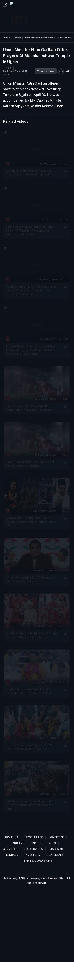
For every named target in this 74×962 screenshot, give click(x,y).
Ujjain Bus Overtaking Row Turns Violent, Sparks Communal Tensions (30, 463)
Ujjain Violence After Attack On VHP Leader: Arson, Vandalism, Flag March (28, 408)
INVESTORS (32, 854)
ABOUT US (11, 837)
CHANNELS (10, 848)
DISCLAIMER (57, 848)
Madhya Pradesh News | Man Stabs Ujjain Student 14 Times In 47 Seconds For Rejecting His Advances (31, 290)
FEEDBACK (11, 854)
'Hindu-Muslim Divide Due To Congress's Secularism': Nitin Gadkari (30, 579)
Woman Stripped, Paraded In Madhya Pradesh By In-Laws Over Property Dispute (31, 172)
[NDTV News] (18, 16)
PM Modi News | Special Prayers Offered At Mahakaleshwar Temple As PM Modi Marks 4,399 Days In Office (30, 350)
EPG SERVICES (33, 848)
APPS (52, 843)
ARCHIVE (18, 843)
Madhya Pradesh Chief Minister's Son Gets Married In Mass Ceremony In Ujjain (31, 635)
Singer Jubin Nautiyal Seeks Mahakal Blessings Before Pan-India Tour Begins (30, 691)
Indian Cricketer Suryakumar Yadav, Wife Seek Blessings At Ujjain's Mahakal (30, 746)
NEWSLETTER (34, 837)
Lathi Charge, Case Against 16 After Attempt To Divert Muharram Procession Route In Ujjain (32, 805)
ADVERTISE (56, 837)
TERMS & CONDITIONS (37, 860)
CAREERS (36, 843)
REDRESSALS (55, 854)
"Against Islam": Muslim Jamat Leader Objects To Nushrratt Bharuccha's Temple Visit (31, 521)
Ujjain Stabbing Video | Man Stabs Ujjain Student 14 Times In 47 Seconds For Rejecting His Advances (30, 230)
